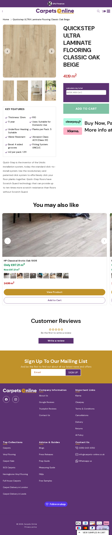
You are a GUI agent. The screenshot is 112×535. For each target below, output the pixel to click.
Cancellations (81, 415)
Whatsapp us (85, 461)
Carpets (7, 448)
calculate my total (74, 88)
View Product (54, 292)
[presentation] (7, 51)
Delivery (79, 422)
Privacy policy (30, 527)
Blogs (41, 448)
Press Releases (46, 454)
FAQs (41, 474)
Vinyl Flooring (9, 454)
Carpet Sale (8, 461)
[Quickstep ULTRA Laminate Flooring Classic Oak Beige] (29, 51)
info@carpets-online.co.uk (92, 454)
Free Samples (45, 480)
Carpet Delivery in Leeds (14, 494)
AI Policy (79, 435)
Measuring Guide (47, 467)
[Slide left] (7, 241)
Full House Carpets (12, 480)
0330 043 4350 (87, 448)
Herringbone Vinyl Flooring (15, 474)
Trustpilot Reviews (47, 408)
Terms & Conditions (84, 408)
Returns (79, 428)
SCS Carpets (9, 467)
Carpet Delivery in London (15, 487)
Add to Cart (55, 300)
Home (6, 19)
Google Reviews (46, 402)
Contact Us (44, 415)
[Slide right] (104, 241)
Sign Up (73, 372)
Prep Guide (44, 461)
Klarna (78, 395)
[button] (98, 11)
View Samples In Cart (94, 532)
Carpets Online (30, 524)
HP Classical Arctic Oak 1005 (20, 260)
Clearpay (79, 402)
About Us (43, 395)
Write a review (56, 340)
